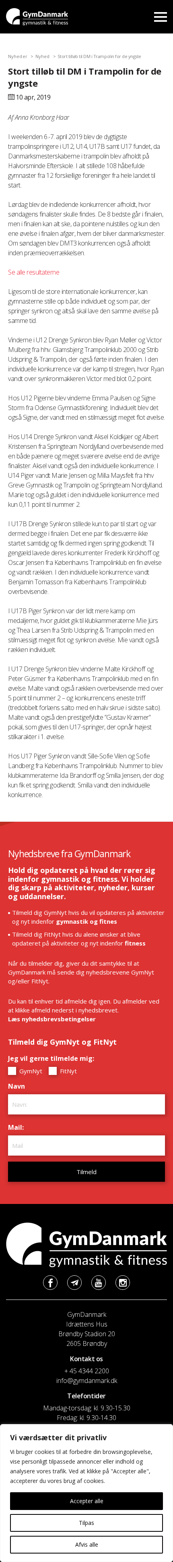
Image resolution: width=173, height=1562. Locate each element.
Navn (18, 1086)
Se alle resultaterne (33, 272)
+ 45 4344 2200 (86, 1370)
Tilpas (86, 1523)
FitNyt (67, 1071)
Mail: (18, 1127)
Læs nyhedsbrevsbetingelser (52, 1019)
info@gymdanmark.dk (86, 1380)
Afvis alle (86, 1544)
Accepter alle (86, 1501)
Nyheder (17, 56)
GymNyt (30, 1071)
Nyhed (42, 56)
